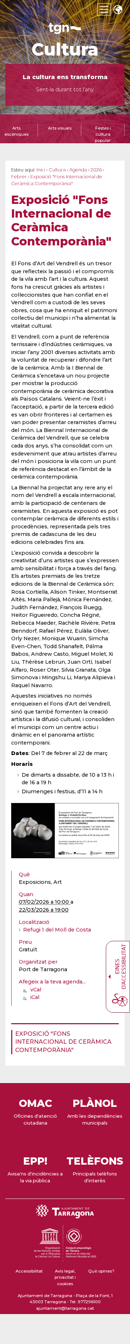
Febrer (19, 176)
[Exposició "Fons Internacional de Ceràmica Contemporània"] (65, 830)
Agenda (78, 170)
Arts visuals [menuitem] (60, 128)
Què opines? (101, 1271)
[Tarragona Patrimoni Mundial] (65, 1258)
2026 (96, 170)
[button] (118, 10)
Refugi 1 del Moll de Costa (57, 929)
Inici (40, 170)
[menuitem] (62, 1042)
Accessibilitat (29, 1271)
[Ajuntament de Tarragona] (65, 30)
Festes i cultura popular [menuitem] (103, 134)
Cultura (65, 49)
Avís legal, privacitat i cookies (65, 1277)
